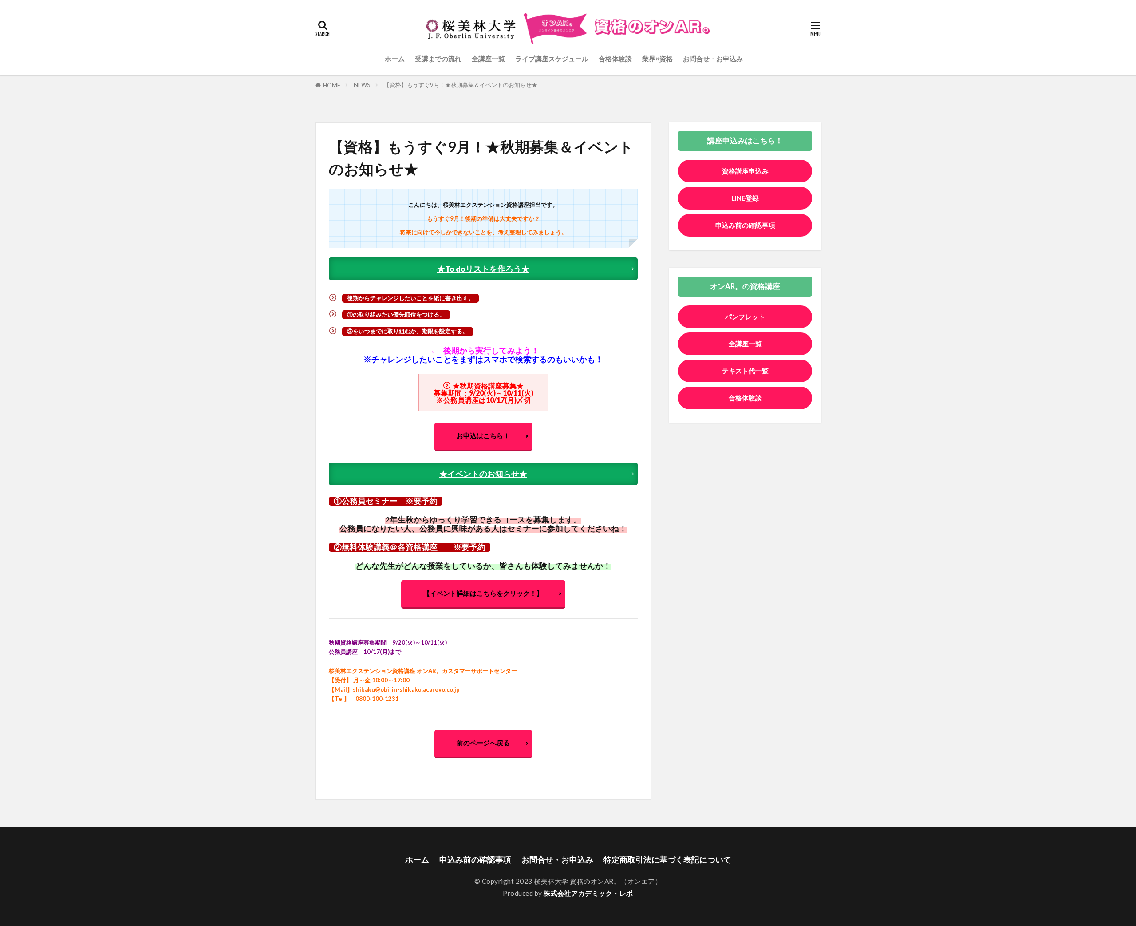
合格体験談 (615, 59)
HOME (331, 85)
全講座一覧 (488, 59)
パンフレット (745, 317)
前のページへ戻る (483, 743)
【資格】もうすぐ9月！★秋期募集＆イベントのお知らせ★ (460, 84)
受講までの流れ (438, 59)
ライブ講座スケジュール (551, 59)
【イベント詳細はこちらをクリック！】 (483, 593)
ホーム (395, 59)
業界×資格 (657, 59)
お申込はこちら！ (483, 435)
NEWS (362, 84)
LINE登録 (745, 198)
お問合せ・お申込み (713, 59)
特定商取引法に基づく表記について (667, 859)
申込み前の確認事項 (745, 225)
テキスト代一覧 (745, 371)
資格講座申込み (745, 171)
